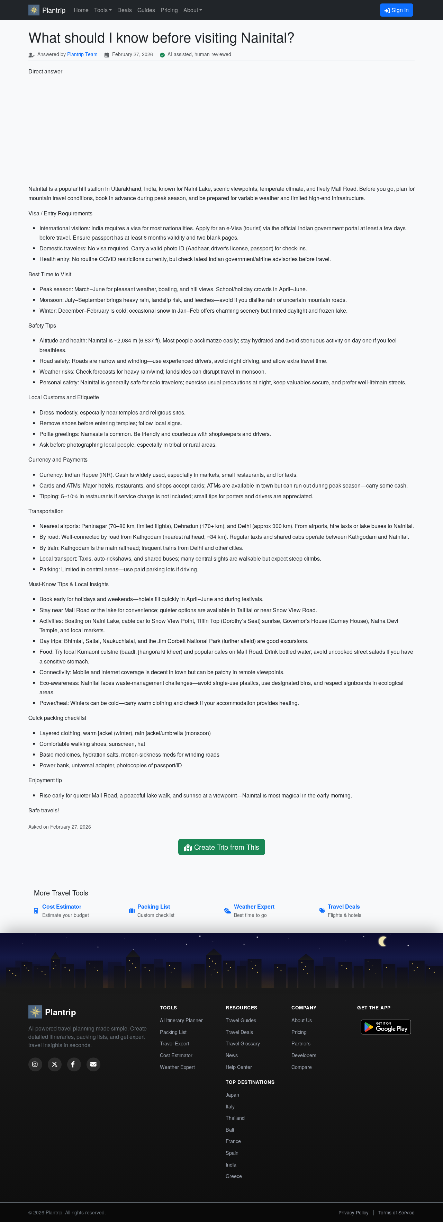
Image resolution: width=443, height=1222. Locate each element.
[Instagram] (35, 1064)
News (232, 1055)
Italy (230, 1106)
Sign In (399, 10)
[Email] (93, 1064)
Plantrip (53, 10)
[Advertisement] (221, 129)
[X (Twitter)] (55, 1064)
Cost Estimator (176, 1055)
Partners (300, 1043)
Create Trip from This (225, 847)
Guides (146, 10)
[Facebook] (74, 1064)
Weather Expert (177, 1066)
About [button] (190, 10)
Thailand (235, 1117)
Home (81, 10)
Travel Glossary (243, 1043)
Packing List (173, 1031)
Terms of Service (396, 1212)
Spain (232, 1152)
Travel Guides (241, 1020)
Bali (230, 1129)
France (233, 1140)
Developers (303, 1055)
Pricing (169, 10)
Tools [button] (101, 10)
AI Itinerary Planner (181, 1020)
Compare (301, 1066)
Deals (124, 10)
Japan (232, 1094)
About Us (301, 1020)
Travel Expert (174, 1043)
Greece (234, 1175)
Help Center (239, 1066)
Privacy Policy (353, 1212)
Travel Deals (239, 1031)
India (231, 1164)
